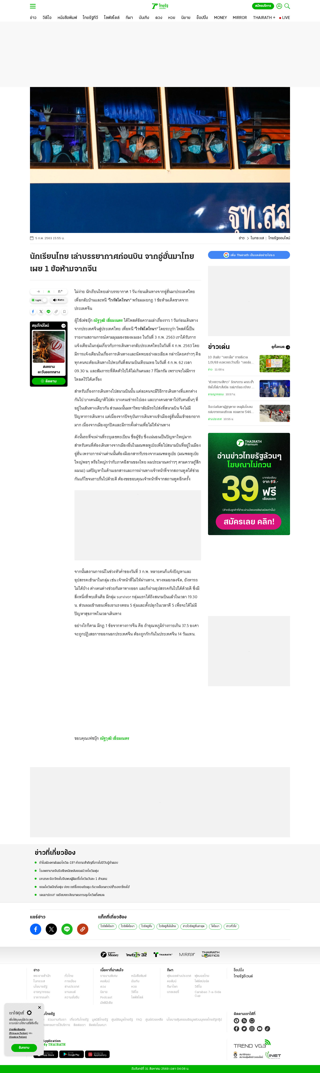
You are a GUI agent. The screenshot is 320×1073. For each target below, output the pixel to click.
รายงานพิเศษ (109, 976)
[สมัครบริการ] (249, 484)
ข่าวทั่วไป (231, 926)
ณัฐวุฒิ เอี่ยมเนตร (108, 320)
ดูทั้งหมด (278, 347)
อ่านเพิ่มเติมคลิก (18, 1031)
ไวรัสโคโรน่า (107, 926)
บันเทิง (135, 981)
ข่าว (242, 238)
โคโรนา (215, 926)
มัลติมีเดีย (106, 1003)
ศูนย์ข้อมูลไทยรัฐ (122, 1020)
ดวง (103, 987)
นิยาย (104, 992)
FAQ (139, 1020)
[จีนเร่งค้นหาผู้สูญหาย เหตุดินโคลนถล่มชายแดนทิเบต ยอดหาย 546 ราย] (275, 413)
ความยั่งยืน (72, 997)
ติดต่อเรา (80, 1025)
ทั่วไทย (69, 976)
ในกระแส (257, 238)
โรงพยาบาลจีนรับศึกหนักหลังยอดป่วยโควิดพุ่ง (69, 871)
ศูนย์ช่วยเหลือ (154, 1020)
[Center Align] (39, 1007)
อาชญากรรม (216, 394)
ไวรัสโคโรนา (127, 926)
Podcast (106, 997)
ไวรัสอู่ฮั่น (146, 926)
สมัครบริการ (263, 6)
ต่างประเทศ (215, 419)
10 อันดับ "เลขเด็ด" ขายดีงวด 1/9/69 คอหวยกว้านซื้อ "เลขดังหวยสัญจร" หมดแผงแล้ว (229, 361)
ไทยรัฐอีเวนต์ (243, 976)
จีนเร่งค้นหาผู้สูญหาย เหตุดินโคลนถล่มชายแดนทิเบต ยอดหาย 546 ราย (230, 410)
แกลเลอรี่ (173, 992)
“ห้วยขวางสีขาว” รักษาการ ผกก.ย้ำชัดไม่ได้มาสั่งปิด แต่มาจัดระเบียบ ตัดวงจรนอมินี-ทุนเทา (232, 386)
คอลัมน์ (105, 981)
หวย (134, 987)
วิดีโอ (134, 992)
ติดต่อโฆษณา (97, 1025)
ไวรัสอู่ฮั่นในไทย (167, 926)
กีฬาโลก (172, 987)
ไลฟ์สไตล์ (137, 997)
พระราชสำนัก (42, 976)
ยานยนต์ (70, 992)
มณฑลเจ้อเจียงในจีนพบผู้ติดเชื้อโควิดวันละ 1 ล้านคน (73, 879)
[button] (33, 311)
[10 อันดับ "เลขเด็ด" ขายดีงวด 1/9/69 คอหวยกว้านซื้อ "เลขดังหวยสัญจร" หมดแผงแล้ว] (275, 363)
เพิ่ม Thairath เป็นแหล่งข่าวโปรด (253, 255)
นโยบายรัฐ (40, 987)
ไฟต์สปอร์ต (202, 981)
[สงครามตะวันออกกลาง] (49, 347)
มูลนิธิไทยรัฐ (100, 1020)
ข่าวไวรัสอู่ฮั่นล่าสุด (194, 926)
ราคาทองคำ (41, 997)
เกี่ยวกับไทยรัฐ (79, 1020)
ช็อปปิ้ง (239, 970)
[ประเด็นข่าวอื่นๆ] (63, 326)
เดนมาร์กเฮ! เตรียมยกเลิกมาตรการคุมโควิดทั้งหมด (71, 895)
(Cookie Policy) (18, 1037)
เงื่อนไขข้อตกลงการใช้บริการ (51, 1025)
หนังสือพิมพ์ (138, 976)
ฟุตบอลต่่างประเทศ (179, 976)
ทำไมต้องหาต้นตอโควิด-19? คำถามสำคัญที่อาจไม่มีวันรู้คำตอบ (78, 863)
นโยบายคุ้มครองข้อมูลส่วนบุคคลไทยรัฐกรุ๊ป (194, 1020)
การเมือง (70, 981)
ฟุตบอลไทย (202, 976)
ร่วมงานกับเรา (57, 1020)
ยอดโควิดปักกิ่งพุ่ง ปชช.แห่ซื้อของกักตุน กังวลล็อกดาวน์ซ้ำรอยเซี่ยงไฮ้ (84, 887)
